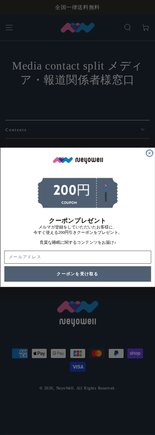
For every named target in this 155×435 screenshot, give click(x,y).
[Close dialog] (149, 153)
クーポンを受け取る (77, 274)
